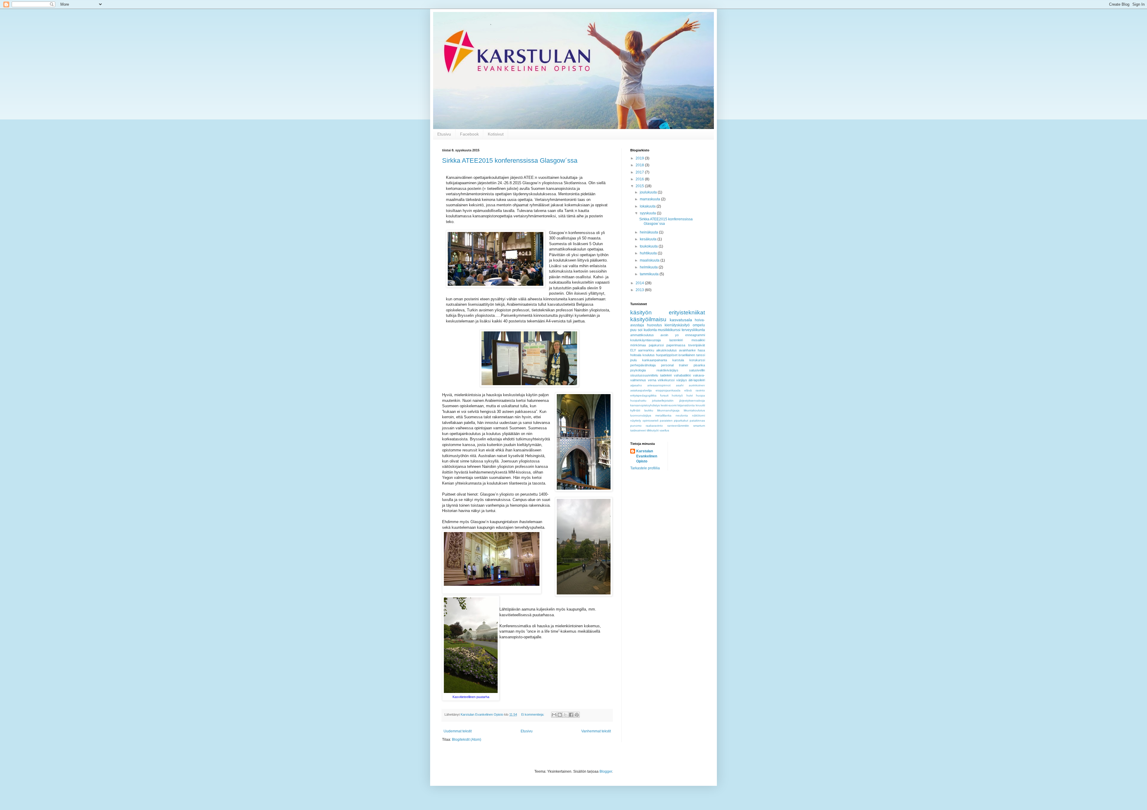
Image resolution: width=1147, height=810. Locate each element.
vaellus (664, 430)
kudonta (650, 330)
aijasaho (636, 385)
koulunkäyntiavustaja (645, 340)
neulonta (682, 415)
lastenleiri (676, 340)
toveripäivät (696, 345)
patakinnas (697, 420)
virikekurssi (666, 380)
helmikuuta (649, 267)
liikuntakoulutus (694, 410)
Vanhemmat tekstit (596, 731)
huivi (689, 395)
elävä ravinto (694, 390)
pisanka (699, 365)
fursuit (664, 395)
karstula (678, 360)
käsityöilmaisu (648, 319)
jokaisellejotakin (663, 400)
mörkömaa (638, 345)
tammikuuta (650, 274)
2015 (640, 186)
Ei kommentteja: (533, 714)
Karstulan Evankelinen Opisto (646, 456)
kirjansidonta (686, 405)
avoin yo (669, 335)
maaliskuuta (650, 260)
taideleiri (666, 375)
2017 (640, 172)
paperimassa (675, 345)
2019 (640, 158)
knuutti (700, 405)
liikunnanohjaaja (668, 410)
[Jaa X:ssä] (565, 715)
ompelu (699, 325)
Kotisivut (496, 134)
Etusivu (444, 134)
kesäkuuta (648, 239)
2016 (640, 179)
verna (652, 380)
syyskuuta (648, 213)
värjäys (681, 380)
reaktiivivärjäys (667, 370)
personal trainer (674, 365)
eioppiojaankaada (668, 390)
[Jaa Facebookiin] (571, 715)
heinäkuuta (649, 232)
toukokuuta (649, 246)
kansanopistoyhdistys (645, 405)
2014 (640, 283)
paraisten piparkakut (674, 420)
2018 (640, 165)
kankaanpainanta (654, 360)
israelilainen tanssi (691, 355)
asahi (679, 385)
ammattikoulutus (642, 335)
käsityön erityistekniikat (667, 312)
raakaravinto (654, 425)
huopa (700, 395)
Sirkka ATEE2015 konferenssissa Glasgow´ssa (509, 160)
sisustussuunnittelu (644, 375)
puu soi (636, 330)
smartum (699, 425)
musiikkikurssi (669, 330)
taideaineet (638, 430)
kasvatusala (681, 319)
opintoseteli (650, 420)
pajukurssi (656, 345)
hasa (701, 350)
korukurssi (697, 360)
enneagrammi (695, 335)
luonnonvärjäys (640, 415)
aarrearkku (646, 350)
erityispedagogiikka (643, 395)
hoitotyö (677, 395)
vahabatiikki (682, 375)
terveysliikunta (693, 330)
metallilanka (663, 415)
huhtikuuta (649, 253)
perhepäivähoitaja (643, 365)
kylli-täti (635, 410)
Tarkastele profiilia (645, 468)
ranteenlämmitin (678, 425)
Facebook (469, 134)
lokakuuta (648, 206)
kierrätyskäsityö (677, 325)
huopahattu (638, 400)
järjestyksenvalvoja (692, 400)
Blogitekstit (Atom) (466, 739)
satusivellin (697, 370)
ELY (633, 350)
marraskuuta (650, 199)
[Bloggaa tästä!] (560, 715)
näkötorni (698, 415)
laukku (648, 410)
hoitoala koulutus (642, 355)
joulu (633, 360)
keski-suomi (669, 405)
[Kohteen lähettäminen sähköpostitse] (554, 715)
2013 (640, 290)
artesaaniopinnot (659, 385)
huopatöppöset (666, 355)
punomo (636, 425)
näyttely (635, 420)
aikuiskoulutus (666, 350)
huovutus (654, 325)
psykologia (638, 370)
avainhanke (687, 350)
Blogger (605, 771)
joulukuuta (649, 192)
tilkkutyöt (653, 430)
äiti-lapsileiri (696, 380)
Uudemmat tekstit (458, 731)
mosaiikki (698, 340)
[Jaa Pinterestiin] (577, 715)
